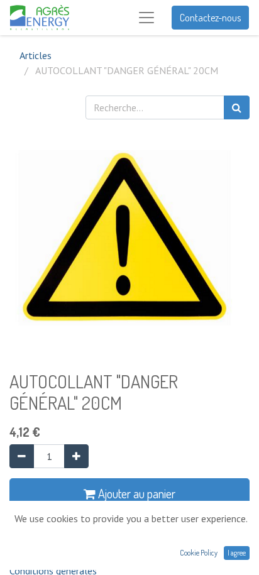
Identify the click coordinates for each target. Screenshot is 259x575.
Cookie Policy (199, 552)
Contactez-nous (210, 17)
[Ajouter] (76, 456)
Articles (35, 55)
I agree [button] (237, 552)
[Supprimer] (21, 456)
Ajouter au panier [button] (135, 493)
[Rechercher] (237, 107)
